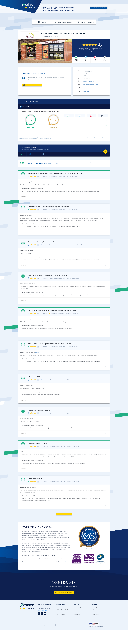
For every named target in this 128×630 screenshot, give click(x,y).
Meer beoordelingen (63, 514)
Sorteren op (96, 162)
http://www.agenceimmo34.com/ (90, 84)
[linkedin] (45, 613)
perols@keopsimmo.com (88, 81)
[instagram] (42, 613)
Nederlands (104, 1)
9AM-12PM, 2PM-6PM (95, 88)
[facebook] (39, 613)
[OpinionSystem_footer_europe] (94, 622)
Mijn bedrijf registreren (98, 8)
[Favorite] (105, 151)
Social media (86, 91)
